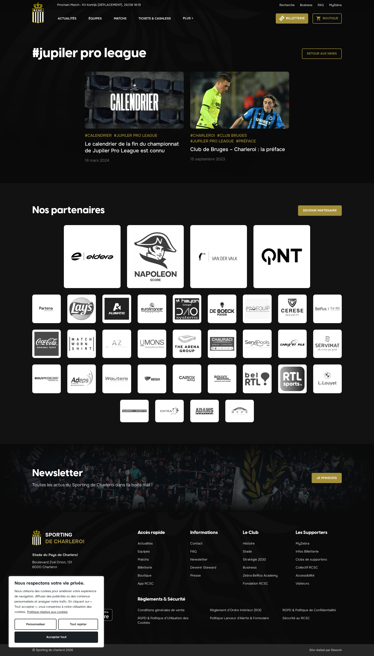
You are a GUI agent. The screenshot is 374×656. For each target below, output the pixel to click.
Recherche (287, 5)
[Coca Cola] (46, 344)
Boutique (145, 575)
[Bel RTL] (257, 378)
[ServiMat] (327, 344)
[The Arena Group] (187, 344)
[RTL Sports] (292, 378)
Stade (247, 551)
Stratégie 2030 (254, 559)
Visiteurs (302, 583)
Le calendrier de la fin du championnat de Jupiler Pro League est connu (132, 147)
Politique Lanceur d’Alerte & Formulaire (239, 618)
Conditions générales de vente (161, 610)
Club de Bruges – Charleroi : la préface (237, 149)
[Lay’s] (81, 309)
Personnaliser (35, 624)
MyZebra (335, 5)
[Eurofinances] (152, 309)
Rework (336, 650)
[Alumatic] (116, 309)
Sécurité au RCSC (296, 618)
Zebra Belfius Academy (260, 575)
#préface (246, 141)
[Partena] (46, 309)
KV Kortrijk (99, 5)
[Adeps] (81, 378)
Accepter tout (56, 637)
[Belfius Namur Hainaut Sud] (327, 309)
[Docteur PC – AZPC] (116, 344)
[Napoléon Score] (155, 256)
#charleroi (202, 135)
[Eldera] (92, 256)
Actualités (67, 18)
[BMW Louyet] (327, 378)
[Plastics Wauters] (116, 378)
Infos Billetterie (307, 551)
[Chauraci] (222, 344)
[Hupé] (239, 411)
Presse (195, 575)
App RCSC (146, 583)
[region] (56, 611)
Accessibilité (305, 575)
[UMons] (152, 344)
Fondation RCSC (255, 583)
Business (306, 5)
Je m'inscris (327, 478)
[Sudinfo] (134, 411)
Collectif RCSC (307, 567)
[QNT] (281, 256)
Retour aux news (322, 53)
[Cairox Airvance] (187, 378)
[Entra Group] (169, 411)
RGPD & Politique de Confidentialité (309, 610)
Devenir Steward (203, 567)
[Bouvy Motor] (222, 378)
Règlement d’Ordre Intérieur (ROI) (235, 610)
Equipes (144, 551)
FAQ (321, 5)
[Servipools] (257, 344)
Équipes (95, 18)
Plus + (188, 18)
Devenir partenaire (320, 210)
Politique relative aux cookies (47, 612)
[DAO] (187, 309)
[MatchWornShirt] (81, 344)
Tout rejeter (78, 624)
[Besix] (152, 378)
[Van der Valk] (218, 256)
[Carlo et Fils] (292, 344)
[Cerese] (292, 309)
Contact (196, 543)
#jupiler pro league (135, 135)
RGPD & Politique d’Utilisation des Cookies (163, 620)
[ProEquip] (257, 309)
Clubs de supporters (311, 559)
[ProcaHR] (46, 378)
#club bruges (232, 135)
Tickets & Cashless (155, 18)
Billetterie (145, 567)
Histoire (249, 543)
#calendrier (98, 135)
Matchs (120, 18)
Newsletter (199, 559)
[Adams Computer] (204, 411)
